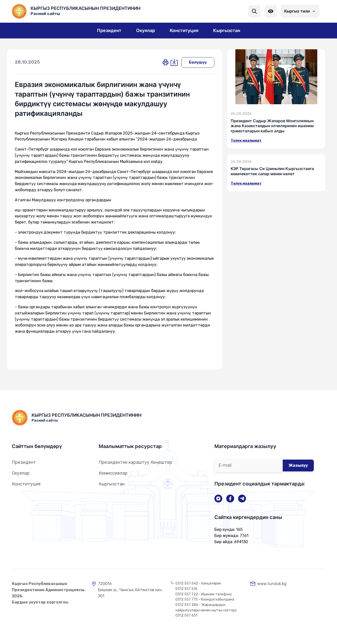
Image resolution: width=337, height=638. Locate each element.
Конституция (26, 484)
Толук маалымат (246, 140)
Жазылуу (298, 465)
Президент (24, 462)
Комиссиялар (113, 473)
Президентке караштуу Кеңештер (135, 462)
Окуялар (21, 473)
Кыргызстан (112, 484)
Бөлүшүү (198, 62)
